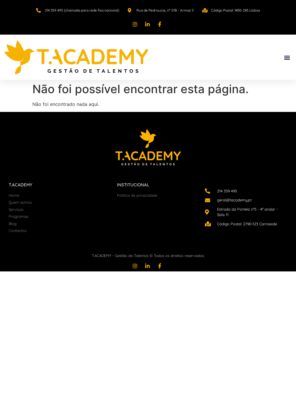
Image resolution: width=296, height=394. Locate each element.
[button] (287, 57)
